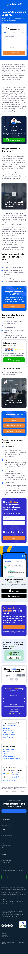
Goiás (17, 887)
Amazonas (11, 886)
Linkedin (8, 925)
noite (21, 532)
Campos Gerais (8, 751)
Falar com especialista (14, 811)
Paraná (16, 891)
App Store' (14, 591)
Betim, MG (6, 728)
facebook (2, 925)
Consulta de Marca (6, 845)
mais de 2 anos (14, 704)
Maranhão (22, 887)
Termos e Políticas (19, 941)
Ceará (23, 886)
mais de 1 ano (14, 700)
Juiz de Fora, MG (8, 732)
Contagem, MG (8, 730)
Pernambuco (8, 891)
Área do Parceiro (5, 862)
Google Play (14, 596)
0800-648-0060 (8, 873)
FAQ (2, 847)
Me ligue (14, 538)
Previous (11, 679)
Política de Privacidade (7, 850)
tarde (14, 532)
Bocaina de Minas (9, 749)
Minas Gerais (4, 889)
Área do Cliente (5, 833)
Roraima (18, 892)
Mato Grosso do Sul (12, 889)
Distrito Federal (4, 887)
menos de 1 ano (14, 695)
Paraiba (3, 891)
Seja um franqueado (6, 860)
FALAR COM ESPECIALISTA (14, 627)
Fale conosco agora (15, 877)
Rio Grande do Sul (5, 894)
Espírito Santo (12, 887)
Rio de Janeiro (22, 891)
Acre (2, 886)
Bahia (20, 886)
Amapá (16, 886)
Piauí (13, 891)
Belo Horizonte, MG (9, 726)
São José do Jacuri (9, 756)
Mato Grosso (20, 889)
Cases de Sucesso (5, 825)
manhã (7, 532)
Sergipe (19, 894)
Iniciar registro (14, 53)
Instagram (5, 925)
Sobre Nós (3, 822)
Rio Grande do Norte (5, 892)
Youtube (11, 925)
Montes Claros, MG (9, 735)
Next (16, 679)
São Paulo (24, 894)
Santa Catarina (13, 894)
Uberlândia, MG (8, 737)
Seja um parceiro (5, 858)
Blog (2, 843)
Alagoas (6, 886)
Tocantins (3, 896)
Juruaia (5, 754)
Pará (25, 889)
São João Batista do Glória (12, 758)
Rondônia (13, 892)
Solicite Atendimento (6, 835)
